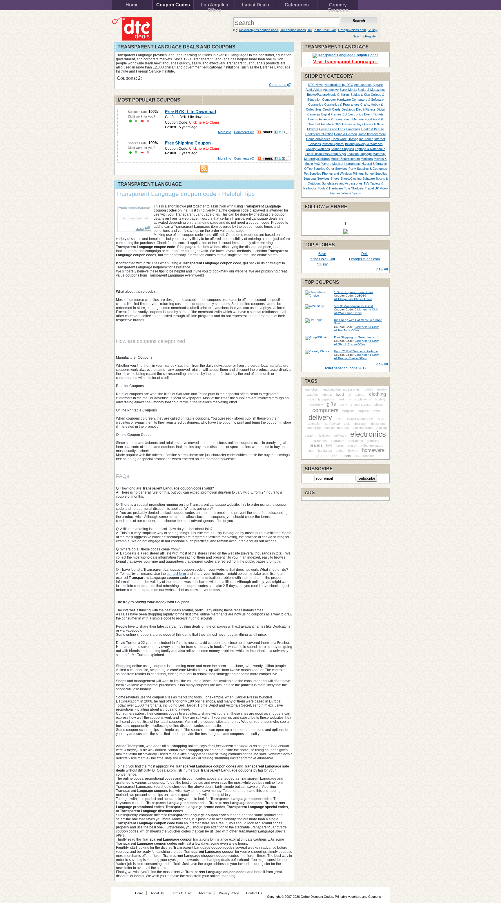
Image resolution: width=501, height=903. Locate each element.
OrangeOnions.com (352, 30)
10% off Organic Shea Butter (353, 292)
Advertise (205, 893)
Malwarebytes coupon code (258, 30)
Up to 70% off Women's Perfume (356, 351)
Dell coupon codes (293, 30)
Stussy (372, 30)
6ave (322, 254)
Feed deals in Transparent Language (204, 168)
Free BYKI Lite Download (190, 111)
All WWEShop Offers (348, 313)
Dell (309, 30)
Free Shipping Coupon (188, 142)
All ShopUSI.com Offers (350, 344)
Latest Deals (255, 4)
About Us (157, 893)
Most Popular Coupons (149, 99)
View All (381, 269)
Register (371, 36)
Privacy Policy (229, 893)
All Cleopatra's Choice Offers (353, 299)
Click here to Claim (204, 122)
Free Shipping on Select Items (354, 337)
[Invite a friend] (345, 233)
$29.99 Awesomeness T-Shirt (353, 306)
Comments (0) (280, 85)
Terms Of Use (181, 893)
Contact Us (254, 893)
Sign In (357, 36)
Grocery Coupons (338, 6)
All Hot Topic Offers (347, 330)
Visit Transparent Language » (345, 61)
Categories (297, 4)
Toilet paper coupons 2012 (345, 368)
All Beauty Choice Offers (350, 358)
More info (224, 132)
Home (132, 4)
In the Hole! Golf (325, 30)
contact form (176, 574)
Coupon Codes (173, 4)
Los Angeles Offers (214, 6)
